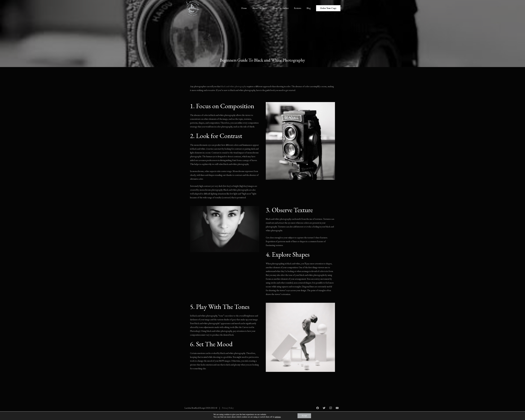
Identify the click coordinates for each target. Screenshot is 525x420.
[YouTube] (337, 408)
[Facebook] (317, 408)
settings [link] (278, 417)
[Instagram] (330, 408)
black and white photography (233, 86)
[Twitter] (324, 408)
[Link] (193, 8)
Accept (304, 416)
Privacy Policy (228, 407)
